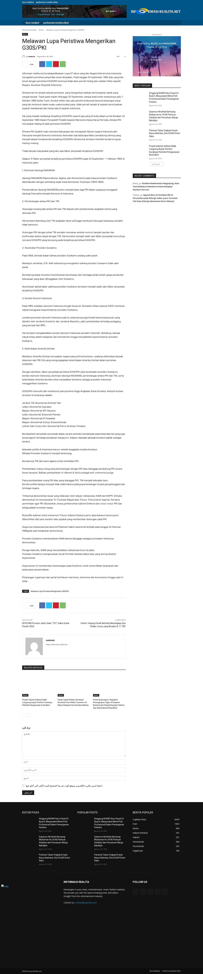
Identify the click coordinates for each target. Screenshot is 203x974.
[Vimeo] (175, 2)
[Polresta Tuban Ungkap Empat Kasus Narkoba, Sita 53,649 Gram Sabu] (140, 134)
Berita (41, 30)
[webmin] (24, 56)
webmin (31, 56)
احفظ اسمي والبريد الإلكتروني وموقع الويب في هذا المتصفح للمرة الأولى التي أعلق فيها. (64, 785)
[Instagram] (169, 2)
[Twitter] (172, 2)
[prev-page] (24, 715)
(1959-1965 (97, 182)
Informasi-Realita (29, 30)
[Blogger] (136, 891)
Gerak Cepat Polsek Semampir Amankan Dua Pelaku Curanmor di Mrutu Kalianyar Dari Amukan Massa (73, 702)
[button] (176, 22)
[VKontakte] (165, 891)
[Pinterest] (56, 64)
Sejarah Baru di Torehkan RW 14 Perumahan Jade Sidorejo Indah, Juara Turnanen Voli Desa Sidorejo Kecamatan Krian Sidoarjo (155, 198)
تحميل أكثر (156, 164)
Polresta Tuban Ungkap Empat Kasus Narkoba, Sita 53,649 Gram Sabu (164, 133)
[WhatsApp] (63, 64)
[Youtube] (179, 2)
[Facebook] (165, 2)
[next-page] (29, 715)
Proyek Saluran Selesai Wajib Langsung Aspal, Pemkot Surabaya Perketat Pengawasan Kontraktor (37, 702)
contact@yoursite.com (86, 902)
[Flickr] (150, 891)
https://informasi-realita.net (56, 644)
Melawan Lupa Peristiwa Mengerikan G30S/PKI (50, 591)
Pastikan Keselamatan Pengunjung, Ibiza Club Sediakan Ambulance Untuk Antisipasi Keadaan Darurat (156, 186)
